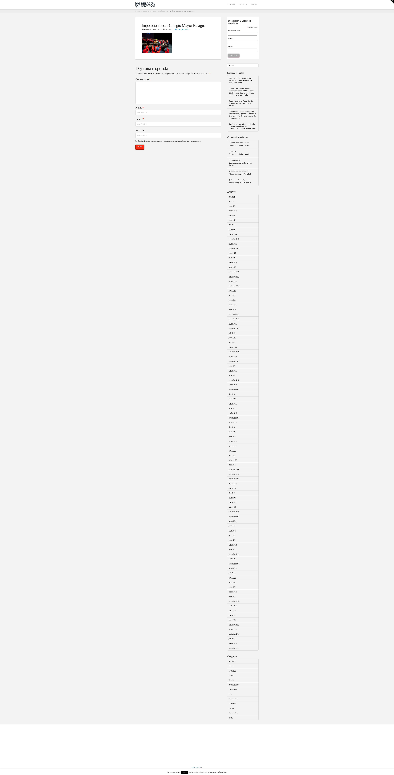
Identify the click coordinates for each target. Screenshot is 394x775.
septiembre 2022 (234, 286)
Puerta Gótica (233, 699)
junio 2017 (232, 450)
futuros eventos (233, 689)
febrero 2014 (233, 592)
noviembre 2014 (234, 554)
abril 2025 (232, 201)
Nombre (230, 38)
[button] (392, 2)
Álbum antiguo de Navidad (240, 174)
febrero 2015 (233, 544)
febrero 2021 (233, 347)
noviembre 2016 (234, 474)
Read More (223, 772)
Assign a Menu (197, 767)
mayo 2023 (232, 253)
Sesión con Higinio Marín (239, 145)
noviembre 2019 (234, 380)
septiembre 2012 (234, 634)
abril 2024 (232, 225)
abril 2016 (232, 493)
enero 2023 (232, 267)
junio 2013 (232, 610)
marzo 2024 (232, 229)
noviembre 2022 (234, 276)
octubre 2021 (233, 323)
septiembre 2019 (234, 389)
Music (231, 694)
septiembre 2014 (234, 563)
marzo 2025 (232, 206)
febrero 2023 (233, 262)
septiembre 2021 (234, 328)
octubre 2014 (233, 559)
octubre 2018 (233, 413)
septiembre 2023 (234, 248)
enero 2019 (232, 408)
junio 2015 (232, 526)
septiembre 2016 (234, 479)
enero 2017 (232, 465)
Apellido (230, 46)
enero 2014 (232, 596)
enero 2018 (232, 436)
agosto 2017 (233, 446)
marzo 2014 (232, 587)
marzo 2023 (232, 258)
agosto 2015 (233, 521)
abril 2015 (232, 535)
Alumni (231, 666)
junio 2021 (232, 338)
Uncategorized (233, 713)
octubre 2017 (233, 441)
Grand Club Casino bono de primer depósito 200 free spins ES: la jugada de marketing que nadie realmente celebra (241, 92)
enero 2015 (232, 549)
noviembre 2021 (234, 319)
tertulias (231, 708)
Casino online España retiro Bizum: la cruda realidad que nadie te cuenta (240, 80)
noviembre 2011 (234, 648)
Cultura (231, 675)
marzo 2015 (232, 540)
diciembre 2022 (234, 272)
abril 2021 (232, 342)
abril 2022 (232, 295)
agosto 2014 (233, 568)
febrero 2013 (233, 615)
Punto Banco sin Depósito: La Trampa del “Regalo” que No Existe (241, 103)
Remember (232, 703)
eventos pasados (234, 685)
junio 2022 (232, 290)
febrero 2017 (233, 460)
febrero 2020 (233, 370)
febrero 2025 (233, 211)
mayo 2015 (232, 530)
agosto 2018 (233, 422)
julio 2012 (232, 639)
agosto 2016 (233, 483)
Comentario (142, 79)
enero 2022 (232, 309)
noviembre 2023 (234, 239)
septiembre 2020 (234, 361)
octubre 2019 (233, 385)
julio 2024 (232, 215)
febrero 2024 (233, 234)
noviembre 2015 (234, 512)
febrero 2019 (233, 403)
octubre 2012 (233, 629)
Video (231, 717)
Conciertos (232, 670)
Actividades (232, 661)
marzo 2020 (232, 366)
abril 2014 (232, 582)
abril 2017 (232, 455)
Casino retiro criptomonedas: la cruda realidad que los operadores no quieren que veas (242, 126)
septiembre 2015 (234, 516)
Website (139, 130)
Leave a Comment (183, 29)
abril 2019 (232, 394)
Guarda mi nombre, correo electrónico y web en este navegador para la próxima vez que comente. (169, 141)
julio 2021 (232, 333)
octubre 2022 (233, 281)
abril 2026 (232, 196)
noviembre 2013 (234, 601)
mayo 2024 (232, 220)
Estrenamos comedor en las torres (240, 164)
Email (139, 119)
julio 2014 (232, 573)
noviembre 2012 (234, 625)
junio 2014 (232, 577)
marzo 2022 (232, 300)
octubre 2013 (233, 606)
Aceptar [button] (185, 772)
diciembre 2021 (234, 314)
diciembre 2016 (234, 469)
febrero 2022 (233, 305)
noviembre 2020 (234, 352)
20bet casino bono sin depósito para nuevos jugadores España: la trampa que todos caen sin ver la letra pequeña (242, 115)
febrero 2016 (233, 502)
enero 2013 (232, 620)
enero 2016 (232, 507)
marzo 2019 (232, 399)
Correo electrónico (234, 30)
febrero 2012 (233, 643)
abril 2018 (232, 427)
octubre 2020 (233, 356)
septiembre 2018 (234, 417)
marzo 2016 (232, 498)
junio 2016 (232, 488)
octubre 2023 (233, 243)
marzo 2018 (232, 432)
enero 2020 (232, 375)
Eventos (231, 680)
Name (139, 107)
